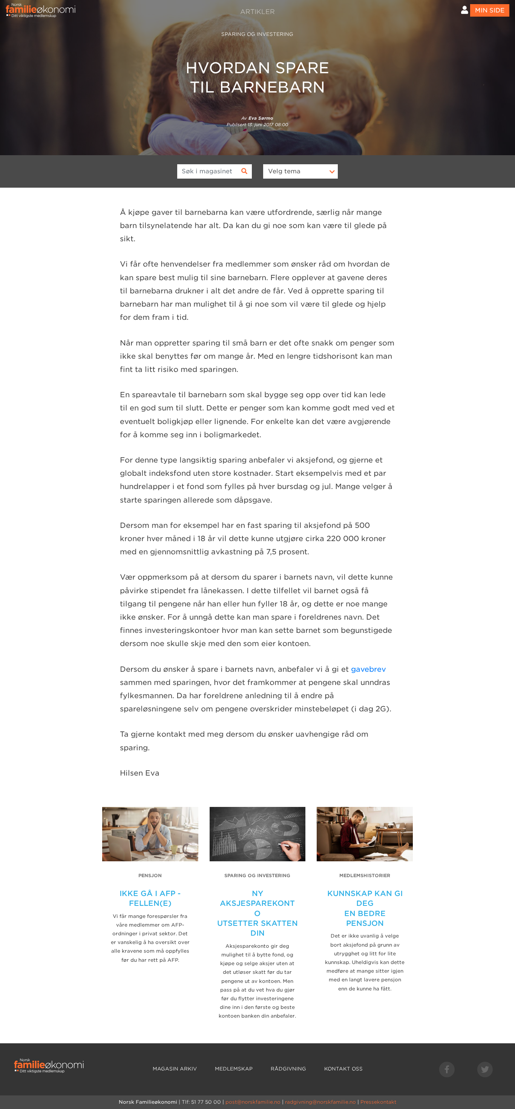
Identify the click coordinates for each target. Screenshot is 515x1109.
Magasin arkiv (175, 1069)
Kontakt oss (343, 1069)
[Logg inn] (464, 10)
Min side (489, 10)
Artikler (257, 11)
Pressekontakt (378, 1102)
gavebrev (368, 669)
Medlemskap (234, 1069)
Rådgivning (288, 1069)
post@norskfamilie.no (252, 1102)
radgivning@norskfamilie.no (320, 1102)
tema (284, 171)
